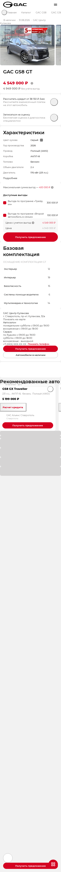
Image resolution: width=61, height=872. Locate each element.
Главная (12, 12)
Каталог (26, 12)
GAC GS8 (41, 12)
